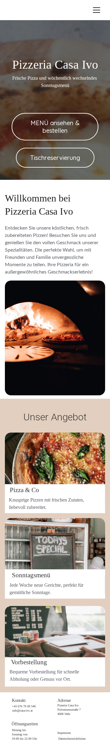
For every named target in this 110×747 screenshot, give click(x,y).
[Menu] (96, 10)
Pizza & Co (24, 490)
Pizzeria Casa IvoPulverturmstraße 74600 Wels (69, 710)
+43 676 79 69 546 (24, 706)
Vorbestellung (29, 662)
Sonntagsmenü (31, 575)
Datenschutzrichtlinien (72, 738)
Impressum (64, 732)
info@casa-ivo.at (22, 710)
